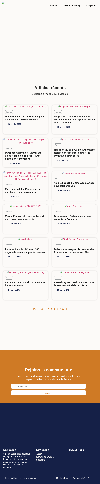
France (9, 112)
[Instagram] (80, 454)
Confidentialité (79, 478)
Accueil (53, 6)
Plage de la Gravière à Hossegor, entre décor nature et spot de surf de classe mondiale (74, 119)
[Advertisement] (50, 42)
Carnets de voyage (72, 6)
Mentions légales (63, 478)
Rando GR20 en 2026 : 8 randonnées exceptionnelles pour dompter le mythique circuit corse (74, 153)
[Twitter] (75, 454)
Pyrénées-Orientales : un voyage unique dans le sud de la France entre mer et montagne (23, 156)
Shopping (91, 6)
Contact (91, 478)
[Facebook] (70, 454)
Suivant (63, 309)
